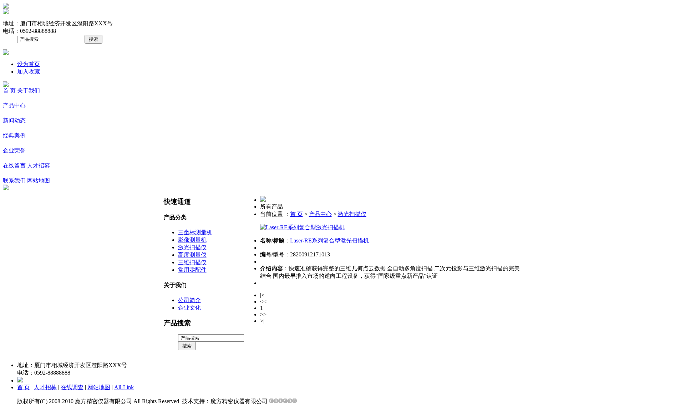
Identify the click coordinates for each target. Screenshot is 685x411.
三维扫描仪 (192, 262)
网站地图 (38, 180)
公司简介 (189, 300)
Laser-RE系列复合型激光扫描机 (329, 240)
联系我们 (14, 180)
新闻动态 (14, 120)
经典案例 (14, 135)
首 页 (9, 90)
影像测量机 (192, 240)
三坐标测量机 (195, 232)
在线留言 (14, 165)
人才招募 (38, 165)
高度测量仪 (192, 255)
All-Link (124, 387)
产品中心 (14, 105)
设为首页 (28, 64)
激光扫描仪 (192, 247)
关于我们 (28, 90)
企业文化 (189, 308)
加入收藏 (28, 72)
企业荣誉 (14, 150)
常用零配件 (192, 270)
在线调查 (72, 387)
